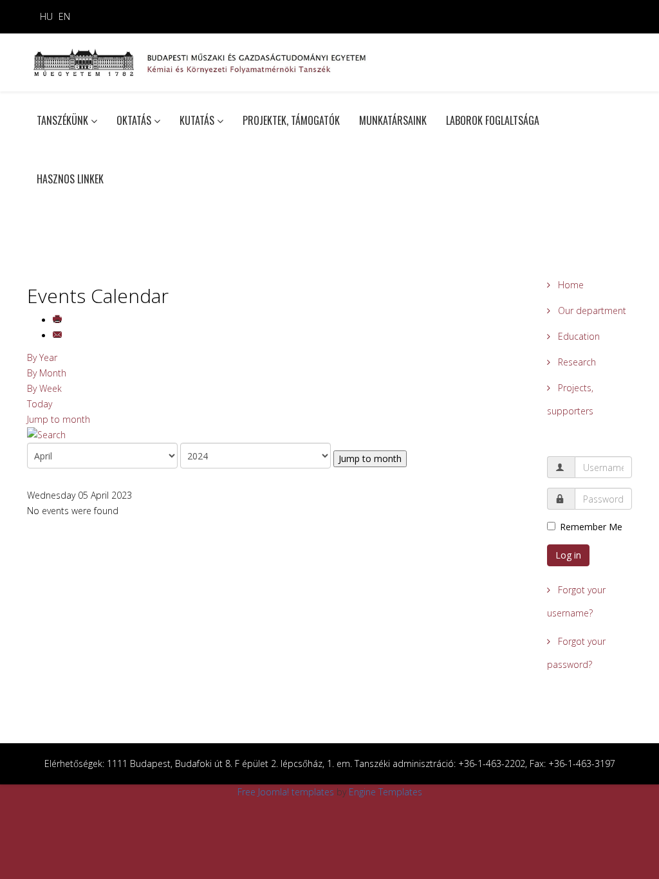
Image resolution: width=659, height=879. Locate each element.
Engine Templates (385, 792)
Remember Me (591, 527)
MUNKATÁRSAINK (393, 120)
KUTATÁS (197, 120)
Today (39, 404)
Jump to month (58, 419)
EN (64, 16)
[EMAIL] (58, 335)
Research (575, 362)
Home (569, 285)
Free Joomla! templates (285, 792)
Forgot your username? (576, 601)
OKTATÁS (133, 120)
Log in (568, 555)
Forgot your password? (576, 653)
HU (46, 16)
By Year (42, 357)
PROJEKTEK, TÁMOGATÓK (291, 120)
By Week (44, 388)
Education (577, 336)
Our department (590, 310)
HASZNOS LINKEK (70, 179)
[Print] (58, 320)
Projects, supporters (570, 399)
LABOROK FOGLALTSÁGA (492, 120)
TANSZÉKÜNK (62, 120)
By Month (46, 373)
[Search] (277, 435)
